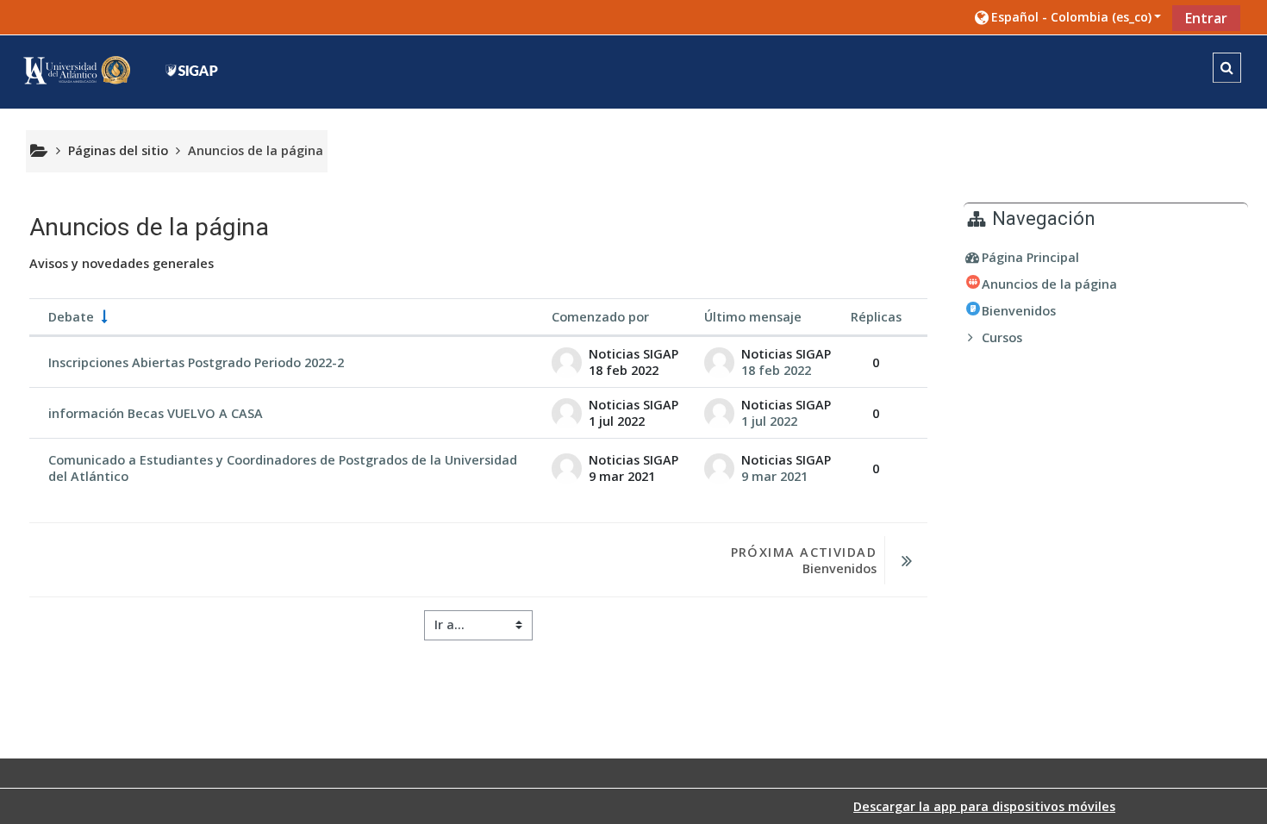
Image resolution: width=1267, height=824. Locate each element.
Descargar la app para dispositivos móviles (984, 806)
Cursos (1002, 337)
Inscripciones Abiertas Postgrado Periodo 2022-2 (196, 362)
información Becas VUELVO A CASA (155, 413)
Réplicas (876, 317)
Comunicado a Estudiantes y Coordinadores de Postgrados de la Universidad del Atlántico (282, 468)
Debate (71, 317)
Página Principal (1030, 257)
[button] (1067, 16)
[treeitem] (1106, 258)
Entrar (1206, 18)
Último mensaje (753, 317)
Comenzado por (600, 317)
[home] (120, 70)
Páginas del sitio (118, 150)
